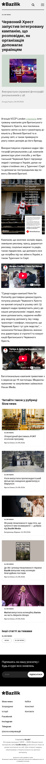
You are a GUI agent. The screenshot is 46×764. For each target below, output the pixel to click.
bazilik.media (21, 745)
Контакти (29, 712)
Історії (5, 712)
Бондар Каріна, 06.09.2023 (13, 102)
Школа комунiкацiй (11, 732)
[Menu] (41, 4)
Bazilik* (28, 740)
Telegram (6, 727)
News (7, 640)
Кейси (28, 702)
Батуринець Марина (12, 532)
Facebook (7, 717)
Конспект (29, 707)
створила (31, 118)
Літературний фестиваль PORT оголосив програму (20, 438)
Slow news (6, 14)
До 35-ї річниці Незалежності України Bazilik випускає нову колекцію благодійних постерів (23, 570)
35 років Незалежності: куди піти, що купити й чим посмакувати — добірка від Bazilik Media (22, 526)
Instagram (7, 722)
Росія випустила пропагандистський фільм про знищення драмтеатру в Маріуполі (22, 481)
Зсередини (7, 707)
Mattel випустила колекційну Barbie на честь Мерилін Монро (22, 614)
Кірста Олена (9, 443)
